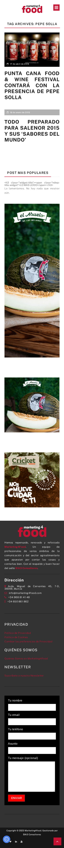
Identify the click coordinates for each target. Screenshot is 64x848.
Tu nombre (15, 700)
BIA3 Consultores (26, 568)
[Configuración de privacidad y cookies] (6, 839)
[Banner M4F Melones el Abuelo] (32, 280)
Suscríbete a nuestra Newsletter (24, 675)
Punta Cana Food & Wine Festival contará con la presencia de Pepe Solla (32, 85)
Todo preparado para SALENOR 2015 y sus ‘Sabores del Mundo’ (32, 131)
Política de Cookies (16, 637)
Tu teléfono (15, 729)
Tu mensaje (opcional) (23, 758)
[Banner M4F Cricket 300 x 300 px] (32, 479)
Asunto (12, 743)
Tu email (14, 715)
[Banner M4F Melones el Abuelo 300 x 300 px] (32, 404)
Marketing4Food (15, 546)
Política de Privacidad (17, 633)
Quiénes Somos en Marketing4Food (26, 658)
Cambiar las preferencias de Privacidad (28, 641)
